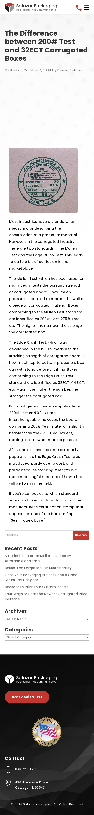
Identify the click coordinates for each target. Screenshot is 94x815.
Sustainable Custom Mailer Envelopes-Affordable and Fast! (38, 558)
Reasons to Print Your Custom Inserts (36, 586)
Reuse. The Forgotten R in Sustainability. (38, 567)
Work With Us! (27, 697)
